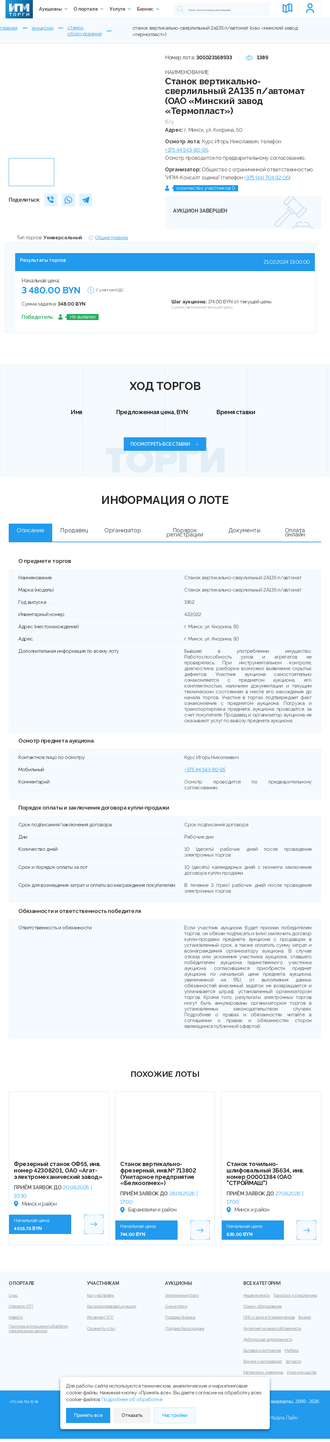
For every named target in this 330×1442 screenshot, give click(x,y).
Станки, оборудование (262, 1306)
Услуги (117, 9)
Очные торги (176, 1306)
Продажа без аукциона (184, 1328)
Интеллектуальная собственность (272, 1328)
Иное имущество (301, 1372)
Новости (16, 1317)
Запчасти (293, 1361)
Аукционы (50, 9)
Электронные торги (182, 1295)
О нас (13, 1295)
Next (146, 104)
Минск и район (39, 1204)
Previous (16, 104)
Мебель (291, 1350)
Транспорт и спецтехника (295, 1295)
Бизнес (145, 9)
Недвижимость (256, 1295)
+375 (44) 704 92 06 (266, 178)
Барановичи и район (152, 1210)
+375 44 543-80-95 (186, 150)
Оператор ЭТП (21, 1306)
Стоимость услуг (101, 1328)
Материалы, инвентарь (263, 1372)
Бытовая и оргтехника (262, 1350)
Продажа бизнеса (180, 1317)
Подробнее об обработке (132, 1399)
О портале (85, 9)
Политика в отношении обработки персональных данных (38, 1328)
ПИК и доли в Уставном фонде (269, 1317)
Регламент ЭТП (100, 1317)
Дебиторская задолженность (267, 1339)
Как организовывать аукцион (111, 1306)
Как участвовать (100, 1295)
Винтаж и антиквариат (262, 1361)
